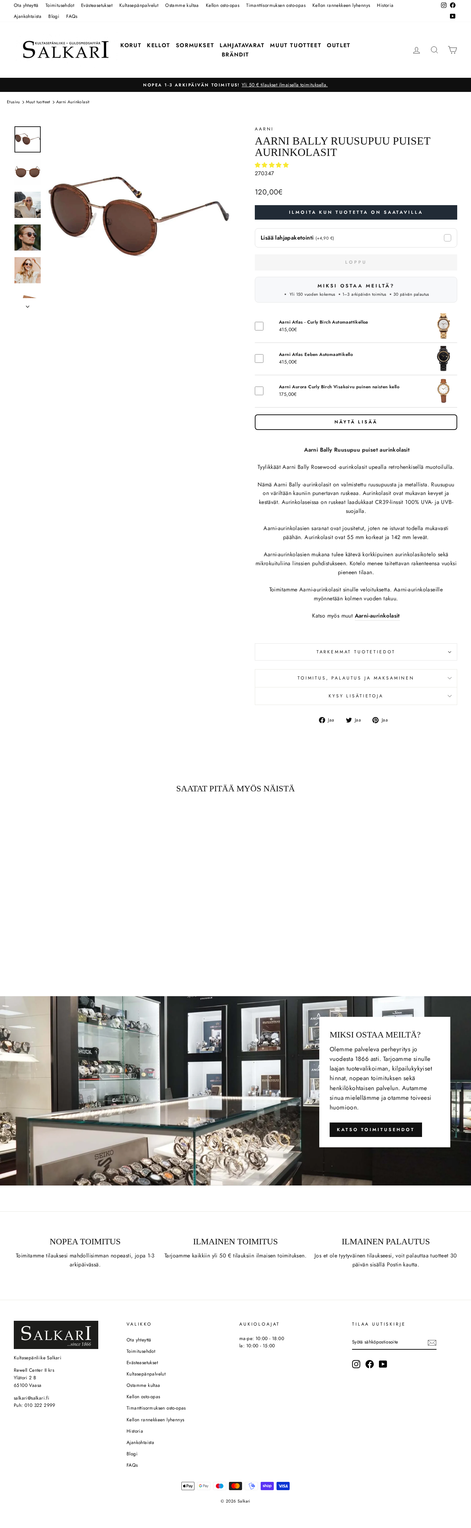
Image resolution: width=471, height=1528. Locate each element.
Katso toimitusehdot (376, 1129)
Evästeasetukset (96, 5)
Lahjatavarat (242, 45)
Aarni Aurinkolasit (73, 102)
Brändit (235, 55)
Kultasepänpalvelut (138, 5)
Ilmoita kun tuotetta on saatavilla (356, 212)
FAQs (72, 16)
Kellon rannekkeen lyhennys (341, 5)
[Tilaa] (432, 1342)
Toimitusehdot (60, 5)
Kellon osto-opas (222, 5)
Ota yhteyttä (26, 5)
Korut (130, 45)
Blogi (53, 16)
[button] (272, 165)
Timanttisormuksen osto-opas (275, 5)
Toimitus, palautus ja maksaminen (356, 678)
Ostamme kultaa (182, 5)
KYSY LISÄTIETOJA (356, 696)
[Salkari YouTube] (383, 1364)
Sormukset (195, 45)
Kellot (158, 45)
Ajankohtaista (27, 16)
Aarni (264, 129)
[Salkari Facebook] (369, 1364)
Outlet (339, 45)
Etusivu (13, 102)
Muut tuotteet (295, 45)
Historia (385, 5)
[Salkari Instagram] (356, 1364)
